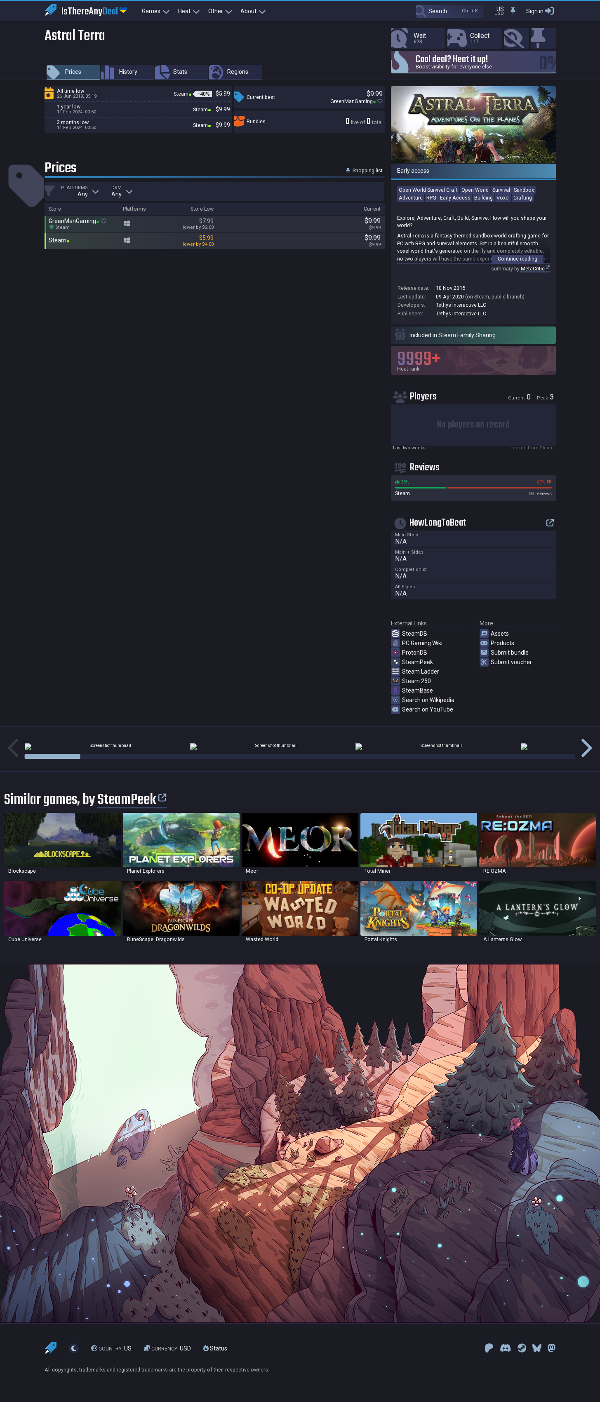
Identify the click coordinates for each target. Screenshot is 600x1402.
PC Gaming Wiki (422, 643)
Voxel (503, 198)
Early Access (455, 198)
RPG (431, 198)
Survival (501, 190)
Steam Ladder (420, 671)
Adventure (411, 198)
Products (502, 643)
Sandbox (524, 190)
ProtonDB (414, 652)
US (115, 1348)
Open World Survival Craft (428, 190)
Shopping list (367, 170)
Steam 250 (416, 681)
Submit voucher (511, 662)
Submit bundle (510, 652)
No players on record (473, 424)
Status (218, 1348)
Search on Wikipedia (428, 700)
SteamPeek (417, 662)
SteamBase (417, 690)
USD (171, 1348)
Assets (500, 633)
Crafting (522, 198)
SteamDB (414, 633)
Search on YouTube (427, 709)
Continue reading (517, 259)
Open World (475, 190)
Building (483, 198)
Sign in (535, 11)
